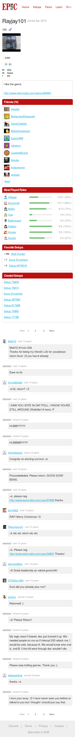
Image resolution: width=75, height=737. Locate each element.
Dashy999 (17, 138)
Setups (37, 7)
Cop (10, 214)
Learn (59, 7)
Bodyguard (14, 220)
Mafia (11, 209)
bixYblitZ (13, 510)
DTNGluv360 (15, 580)
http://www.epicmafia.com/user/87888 (31, 500)
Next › (52, 330)
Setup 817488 (12, 305)
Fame (48, 7)
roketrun (16, 145)
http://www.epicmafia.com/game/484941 (28, 93)
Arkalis (15, 160)
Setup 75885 (11, 311)
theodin (15, 109)
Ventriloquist (15, 452)
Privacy (43, 726)
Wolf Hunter (18, 254)
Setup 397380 (12, 299)
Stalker (12, 226)
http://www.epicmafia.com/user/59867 (31, 554)
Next (7, 181)
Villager (12, 197)
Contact (59, 726)
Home (25, 7)
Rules (69, 7)
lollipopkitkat (15, 675)
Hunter (12, 232)
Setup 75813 (11, 288)
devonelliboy (15, 564)
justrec (12, 597)
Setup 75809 (11, 282)
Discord (13, 726)
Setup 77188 (11, 317)
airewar (15, 175)
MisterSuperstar (20, 131)
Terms (28, 726)
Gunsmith (14, 203)
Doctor (12, 238)
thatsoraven (18, 167)
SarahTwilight (19, 123)
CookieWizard (19, 153)
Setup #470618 (18, 265)
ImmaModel (15, 382)
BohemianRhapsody (23, 116)
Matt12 (12, 341)
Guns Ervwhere (18, 260)
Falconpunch (15, 527)
